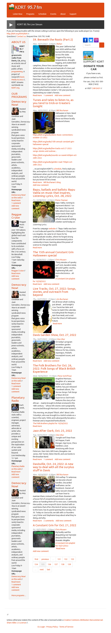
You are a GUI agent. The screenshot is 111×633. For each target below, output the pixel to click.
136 (49, 564)
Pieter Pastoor (61, 200)
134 (36, 564)
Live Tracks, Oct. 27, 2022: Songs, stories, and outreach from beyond (54, 291)
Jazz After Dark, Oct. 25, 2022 (52, 430)
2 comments (49, 521)
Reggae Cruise (16, 216)
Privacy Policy (52, 627)
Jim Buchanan (62, 299)
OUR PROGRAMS (19, 95)
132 (65, 559)
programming (17, 71)
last (48, 569)
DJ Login (41, 627)
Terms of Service (66, 627)
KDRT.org (15, 88)
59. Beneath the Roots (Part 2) (53, 39)
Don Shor (61, 339)
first (36, 559)
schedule (57, 169)
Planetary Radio (18, 399)
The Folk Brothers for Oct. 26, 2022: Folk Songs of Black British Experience (54, 368)
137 (56, 564)
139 (69, 564)
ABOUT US (18, 42)
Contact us (21, 36)
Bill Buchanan (62, 110)
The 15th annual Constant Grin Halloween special (53, 253)
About (63, 14)
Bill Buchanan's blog (52, 182)
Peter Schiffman (65, 376)
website (53, 229)
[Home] (26, 7)
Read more (16, 200)
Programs (30, 14)
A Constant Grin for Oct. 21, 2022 (54, 525)
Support (73, 14)
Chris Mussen (60, 260)
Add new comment (62, 95)
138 (62, 564)
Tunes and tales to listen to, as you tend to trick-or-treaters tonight (53, 103)
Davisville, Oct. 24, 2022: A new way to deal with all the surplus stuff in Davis (53, 467)
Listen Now (17, 14)
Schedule (42, 14)
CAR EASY (97, 88)
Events (53, 14)
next (42, 569)
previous (45, 559)
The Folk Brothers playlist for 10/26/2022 (50, 423)
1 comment (16, 203)
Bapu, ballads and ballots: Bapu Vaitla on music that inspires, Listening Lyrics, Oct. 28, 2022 (54, 192)
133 (72, 559)
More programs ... (19, 595)
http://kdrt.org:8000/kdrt (18, 34)
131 (59, 559)
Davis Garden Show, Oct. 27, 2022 (54, 334)
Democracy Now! (19, 103)
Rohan (59, 44)
